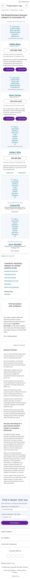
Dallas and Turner (14, 97)
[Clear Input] (26, 509)
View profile (22, 69)
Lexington (7, 294)
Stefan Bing (15, 44)
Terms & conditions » (10, 570)
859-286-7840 (16, 50)
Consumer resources (9, 544)
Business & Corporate (11, 271)
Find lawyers (14, 523)
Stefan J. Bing (15, 152)
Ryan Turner (15, 95)
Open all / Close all (19, 345)
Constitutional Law (10, 274)
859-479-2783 (16, 101)
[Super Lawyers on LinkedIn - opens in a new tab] (21, 556)
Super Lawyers (6, 531)
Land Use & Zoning (10, 277)
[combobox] (14, 509)
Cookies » (15, 572)
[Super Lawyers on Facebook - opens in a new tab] (8, 556)
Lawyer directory (5, 10)
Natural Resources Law (11, 281)
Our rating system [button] (10, 336)
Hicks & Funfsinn (14, 46)
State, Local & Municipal (11, 287)
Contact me (9, 69)
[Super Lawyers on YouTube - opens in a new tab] (17, 556)
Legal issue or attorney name (10, 506)
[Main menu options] (3, 6)
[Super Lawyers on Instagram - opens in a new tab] (12, 556)
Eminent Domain (14, 10)
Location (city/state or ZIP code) (10, 514)
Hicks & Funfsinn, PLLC (14, 154)
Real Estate (7, 284)
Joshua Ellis (15, 205)
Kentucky (21, 10)
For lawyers (5, 538)
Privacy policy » (21, 570)
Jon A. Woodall (15, 244)
